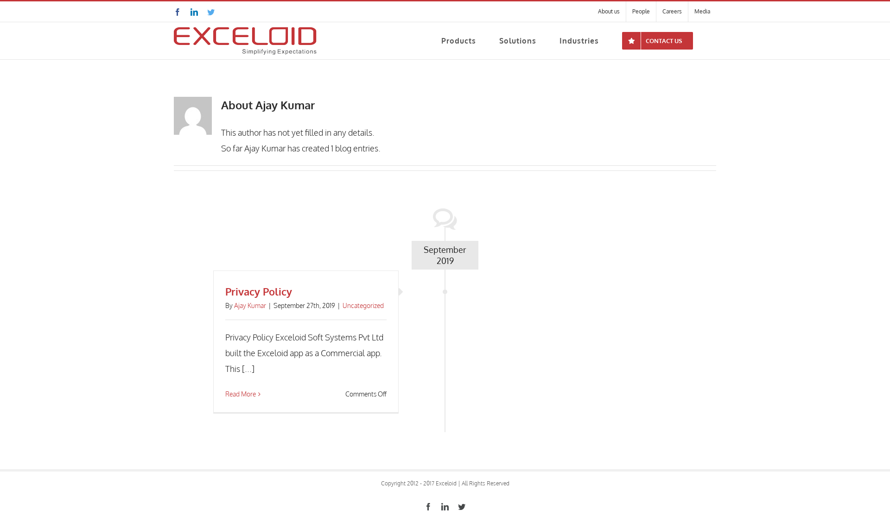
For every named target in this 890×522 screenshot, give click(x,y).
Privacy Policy (258, 291)
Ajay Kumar (250, 305)
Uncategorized (363, 305)
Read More (240, 394)
